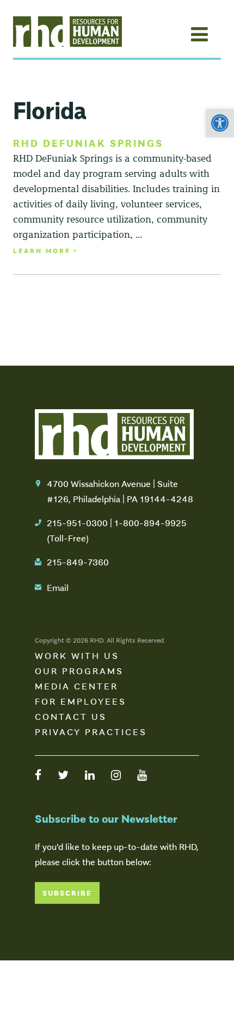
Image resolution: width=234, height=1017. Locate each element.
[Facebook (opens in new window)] (38, 774)
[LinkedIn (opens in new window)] (90, 774)
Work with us (77, 655)
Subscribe (67, 892)
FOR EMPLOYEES (80, 701)
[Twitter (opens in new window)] (63, 774)
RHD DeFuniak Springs (88, 142)
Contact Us (71, 716)
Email (58, 587)
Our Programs (79, 670)
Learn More (42, 250)
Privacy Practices (91, 731)
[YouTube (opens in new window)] (142, 774)
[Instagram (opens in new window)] (116, 774)
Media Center (76, 686)
